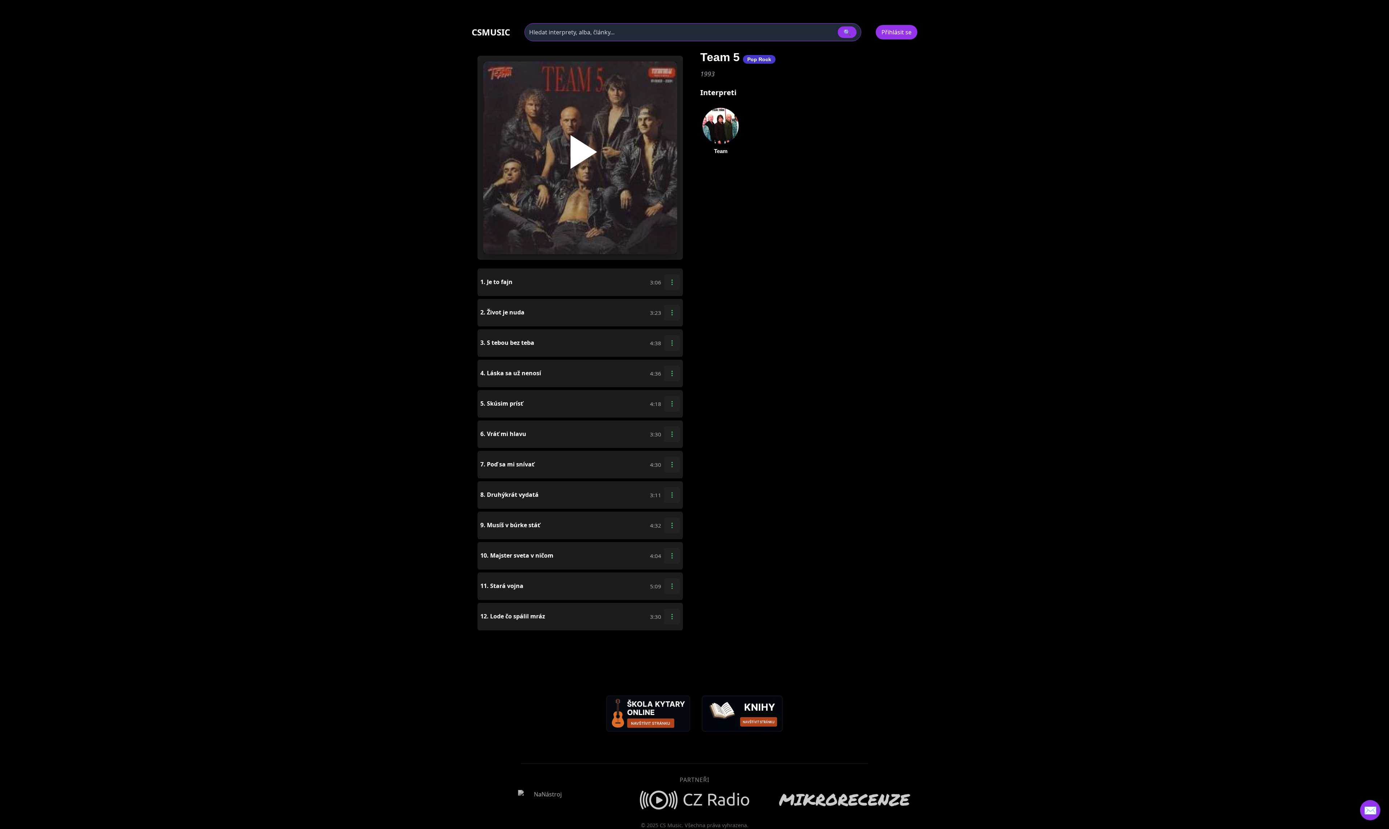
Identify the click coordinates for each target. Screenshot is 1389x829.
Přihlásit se (897, 32)
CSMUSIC (491, 32)
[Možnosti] (672, 282)
